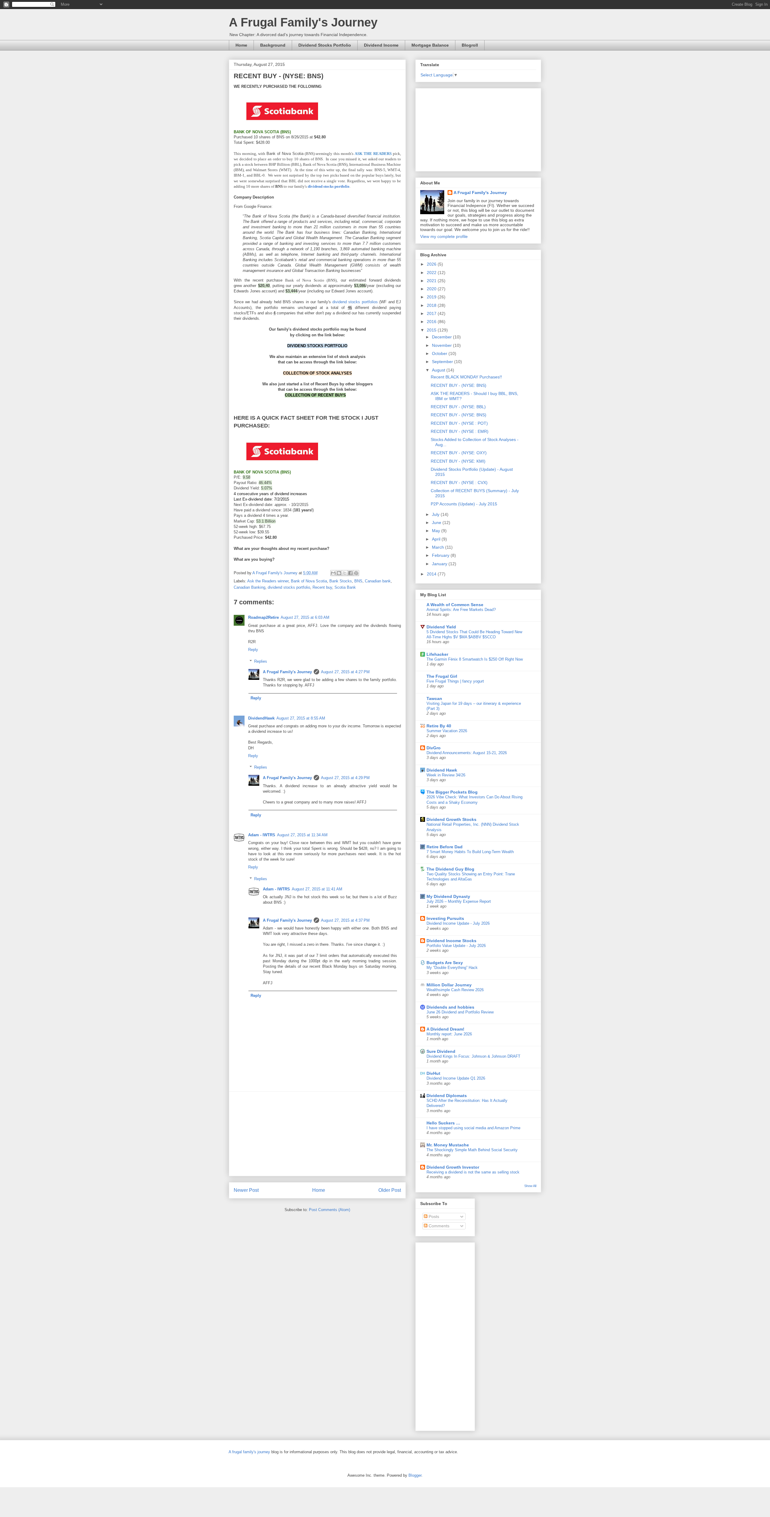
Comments (438, 1225)
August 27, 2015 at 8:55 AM (300, 718)
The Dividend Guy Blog (450, 869)
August (439, 370)
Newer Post (246, 1190)
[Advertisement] (317, 1133)
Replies (260, 661)
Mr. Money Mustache (448, 1144)
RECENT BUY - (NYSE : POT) (459, 423)
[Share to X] (345, 573)
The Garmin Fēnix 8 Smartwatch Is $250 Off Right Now (475, 659)
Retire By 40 (439, 725)
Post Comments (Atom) (329, 1209)
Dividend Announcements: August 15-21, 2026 (467, 753)
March (438, 547)
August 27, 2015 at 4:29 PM (345, 777)
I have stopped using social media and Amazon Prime (473, 1128)
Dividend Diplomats (447, 1095)
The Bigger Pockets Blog (452, 792)
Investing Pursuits (445, 918)
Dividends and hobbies (450, 1007)
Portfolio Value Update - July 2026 (456, 945)
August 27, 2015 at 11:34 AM (302, 835)
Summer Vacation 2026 (447, 731)
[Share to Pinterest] (356, 573)
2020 (432, 288)
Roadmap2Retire (263, 617)
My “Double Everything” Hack (452, 967)
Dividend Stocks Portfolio (324, 45)
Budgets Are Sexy (445, 962)
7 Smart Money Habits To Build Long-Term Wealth (470, 851)
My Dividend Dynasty (448, 896)
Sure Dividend (441, 1051)
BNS (358, 581)
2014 (432, 574)
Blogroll (470, 45)
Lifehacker (437, 654)
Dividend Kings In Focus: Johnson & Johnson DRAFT (473, 1056)
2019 (432, 296)
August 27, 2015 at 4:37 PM (345, 920)
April (437, 539)
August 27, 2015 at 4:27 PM (345, 672)
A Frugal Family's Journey (303, 22)
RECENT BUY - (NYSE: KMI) (458, 461)
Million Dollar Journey (449, 984)
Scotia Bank (345, 587)
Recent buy (322, 587)
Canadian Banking (249, 587)
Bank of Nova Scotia (309, 581)
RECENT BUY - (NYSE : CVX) (459, 482)
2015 (432, 330)
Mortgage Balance (430, 45)
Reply (253, 649)
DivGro (434, 747)
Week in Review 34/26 (446, 775)
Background (272, 45)
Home (241, 45)
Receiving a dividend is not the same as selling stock (473, 1172)
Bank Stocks (340, 581)
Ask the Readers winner (267, 581)
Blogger (414, 1475)
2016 (432, 321)
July (436, 514)
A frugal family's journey (249, 1452)
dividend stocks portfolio (289, 587)
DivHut (433, 1073)
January (440, 563)
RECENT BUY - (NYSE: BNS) (458, 385)
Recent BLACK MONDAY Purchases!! (466, 377)
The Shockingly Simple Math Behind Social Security (472, 1150)
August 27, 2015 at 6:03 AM (305, 617)
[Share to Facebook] (350, 573)
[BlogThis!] (339, 573)
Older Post (389, 1190)
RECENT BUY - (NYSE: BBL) (458, 406)
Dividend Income (381, 45)
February (441, 555)
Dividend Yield (441, 626)
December (442, 337)
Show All (530, 1186)
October (440, 353)
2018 (432, 305)
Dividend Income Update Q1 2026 (456, 1078)
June (437, 522)
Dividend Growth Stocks (451, 819)
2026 (432, 264)
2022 (432, 272)
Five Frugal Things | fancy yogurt (455, 681)
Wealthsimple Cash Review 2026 (455, 990)
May (436, 530)
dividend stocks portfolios (355, 302)
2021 (432, 280)
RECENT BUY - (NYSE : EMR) (459, 431)
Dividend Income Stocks (451, 940)
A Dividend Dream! (445, 1029)
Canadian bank (378, 581)
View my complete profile (444, 236)
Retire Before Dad (445, 846)
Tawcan (434, 698)
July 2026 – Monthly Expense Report (459, 901)
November (442, 345)
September (443, 361)
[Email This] (333, 573)
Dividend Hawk (442, 770)
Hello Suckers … (443, 1123)
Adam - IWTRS (261, 835)
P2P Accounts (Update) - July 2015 (464, 503)
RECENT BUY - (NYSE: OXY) (459, 452)
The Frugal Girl (442, 676)
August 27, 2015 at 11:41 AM (317, 889)
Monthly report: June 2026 (449, 1034)
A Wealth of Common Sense (455, 604)
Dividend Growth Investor (453, 1167)
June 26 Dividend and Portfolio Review (460, 1012)
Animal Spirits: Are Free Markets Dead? (461, 609)
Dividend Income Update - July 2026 (458, 923)
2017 (432, 313)
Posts (433, 1216)
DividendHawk (261, 718)
